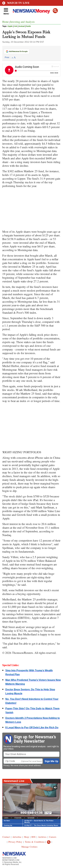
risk (15, 26)
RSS (33, 836)
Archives (42, 836)
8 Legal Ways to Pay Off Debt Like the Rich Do (31, 727)
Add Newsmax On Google (18, 51)
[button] (55, 10)
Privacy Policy (15, 841)
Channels (17, 818)
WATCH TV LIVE (18, 2)
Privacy (7, 765)
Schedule (31, 818)
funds (28, 26)
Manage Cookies (29, 846)
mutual (22, 26)
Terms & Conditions (34, 841)
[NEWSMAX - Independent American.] (31, 11)
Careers (52, 836)
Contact (6, 836)
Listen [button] (6, 818)
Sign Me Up (51, 761)
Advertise (16, 836)
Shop (26, 836)
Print (7, 57)
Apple (10, 26)
